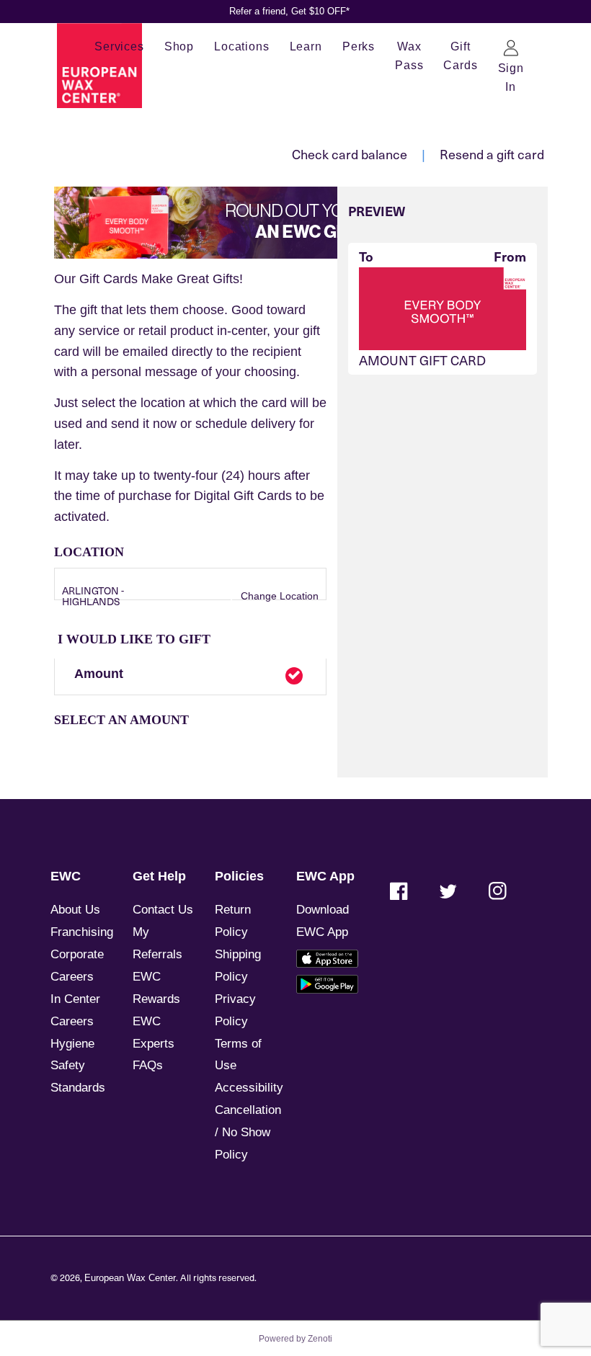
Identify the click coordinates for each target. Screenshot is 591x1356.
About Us (75, 909)
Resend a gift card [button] (492, 154)
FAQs (148, 1065)
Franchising (81, 932)
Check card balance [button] (349, 154)
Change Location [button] (278, 596)
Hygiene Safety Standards (77, 1066)
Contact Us (163, 909)
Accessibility (249, 1087)
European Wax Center (130, 1278)
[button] (190, 677)
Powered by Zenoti (295, 1339)
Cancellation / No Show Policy (248, 1132)
